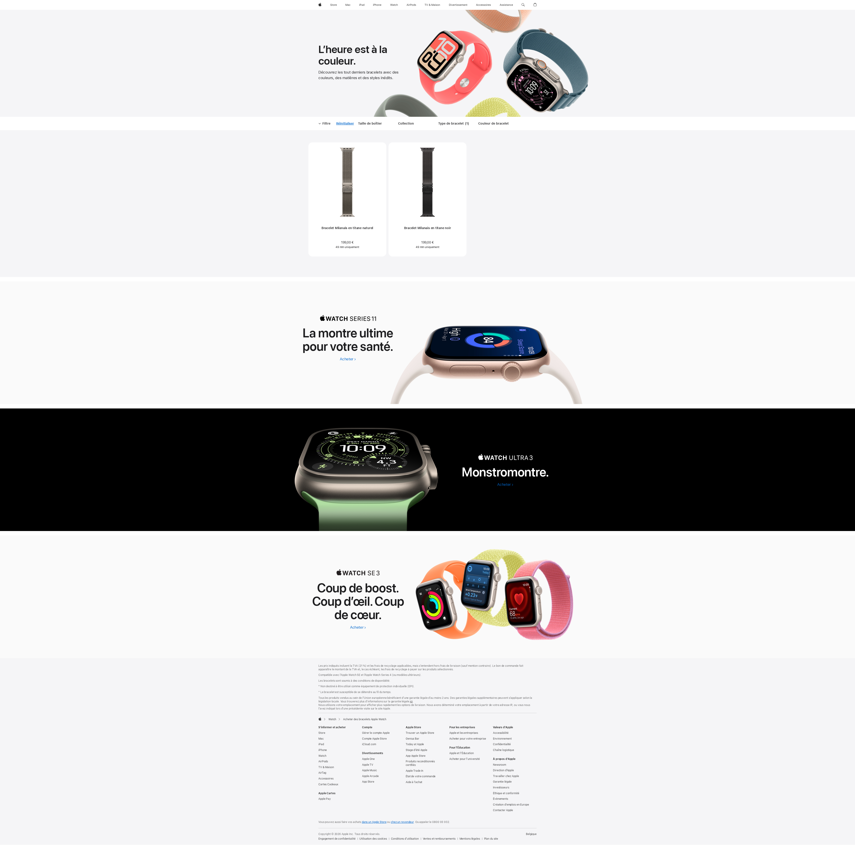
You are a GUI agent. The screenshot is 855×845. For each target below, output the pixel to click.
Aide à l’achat (414, 782)
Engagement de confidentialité (337, 838)
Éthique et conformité (506, 793)
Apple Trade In (414, 770)
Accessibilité (500, 732)
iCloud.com (369, 744)
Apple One (368, 759)
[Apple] (320, 719)
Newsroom (499, 764)
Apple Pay (324, 798)
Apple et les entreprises (463, 732)
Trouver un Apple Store (420, 732)
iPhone (322, 750)
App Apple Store (415, 755)
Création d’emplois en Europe (511, 804)
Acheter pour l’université (464, 759)
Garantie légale (502, 781)
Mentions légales (470, 838)
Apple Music (369, 770)
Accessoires (326, 778)
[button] (523, 5)
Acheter (348, 359)
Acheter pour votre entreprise (467, 738)
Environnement (502, 738)
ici (411, 701)
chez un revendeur (402, 822)
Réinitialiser (345, 124)
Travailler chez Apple (506, 776)
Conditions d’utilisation (405, 838)
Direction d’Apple (503, 770)
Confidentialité (502, 744)
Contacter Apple (503, 810)
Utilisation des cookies (373, 838)
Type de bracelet (454, 124)
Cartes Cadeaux (328, 784)
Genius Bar (412, 738)
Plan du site (491, 838)
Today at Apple (415, 744)
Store (321, 732)
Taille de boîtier (370, 123)
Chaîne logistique (503, 750)
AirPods (323, 761)
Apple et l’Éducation (461, 753)
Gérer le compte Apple (375, 732)
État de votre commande (421, 776)
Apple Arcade (370, 776)
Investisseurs (501, 787)
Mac (321, 738)
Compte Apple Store (374, 738)
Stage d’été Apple (416, 750)
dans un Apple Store (374, 822)
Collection (406, 123)
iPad (321, 744)
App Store (368, 781)
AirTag (322, 772)
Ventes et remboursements (439, 838)
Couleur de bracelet (493, 123)
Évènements (500, 798)
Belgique (531, 834)
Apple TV (367, 764)
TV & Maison (326, 767)
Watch (332, 719)
